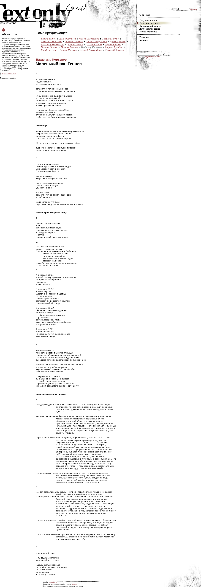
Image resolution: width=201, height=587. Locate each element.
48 (55, 25)
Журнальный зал (9, 74)
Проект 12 (53, 582)
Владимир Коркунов (51, 59)
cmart (74, 584)
